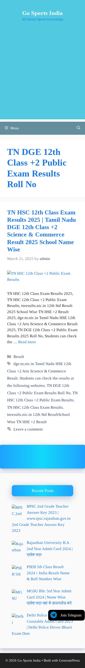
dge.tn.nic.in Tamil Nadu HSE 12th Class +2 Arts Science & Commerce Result (39, 371)
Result (18, 356)
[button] (78, 128)
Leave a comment (28, 429)
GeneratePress (69, 660)
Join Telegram (70, 615)
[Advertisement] (42, 76)
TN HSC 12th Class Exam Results (35, 407)
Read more (27, 342)
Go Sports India (42, 13)
